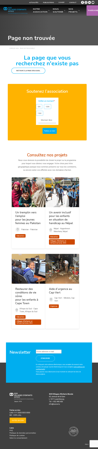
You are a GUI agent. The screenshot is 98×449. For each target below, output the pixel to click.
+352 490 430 (57, 402)
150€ (39, 113)
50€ (39, 107)
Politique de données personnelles (23, 433)
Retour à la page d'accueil (28, 71)
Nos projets (73, 10)
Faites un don (18, 420)
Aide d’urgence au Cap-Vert (60, 290)
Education (20, 236)
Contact (72, 2)
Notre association (40, 10)
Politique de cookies (17, 435)
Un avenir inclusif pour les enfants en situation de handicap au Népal (61, 218)
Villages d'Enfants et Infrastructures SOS (58, 242)
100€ (47, 107)
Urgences (53, 306)
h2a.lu (86, 444)
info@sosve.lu (54, 404)
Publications (48, 2)
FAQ (11, 430)
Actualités (33, 2)
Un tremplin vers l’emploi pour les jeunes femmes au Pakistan (28, 218)
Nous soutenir (58, 10)
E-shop (61, 2)
